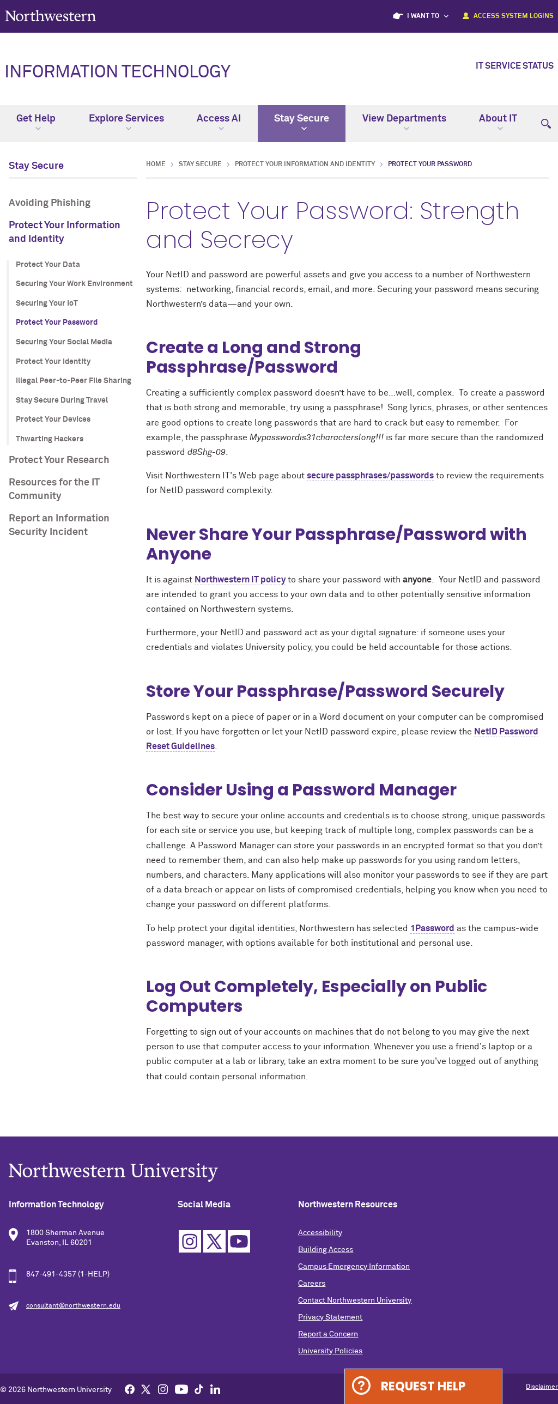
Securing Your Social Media (64, 342)
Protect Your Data (48, 265)
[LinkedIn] (215, 1388)
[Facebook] (130, 1388)
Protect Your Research (59, 460)
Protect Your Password (57, 322)
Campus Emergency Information (354, 1267)
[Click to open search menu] (546, 118)
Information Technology (117, 72)
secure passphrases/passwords (370, 475)
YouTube (239, 1241)
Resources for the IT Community (54, 489)
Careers (311, 1283)
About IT (498, 119)
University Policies (330, 1351)
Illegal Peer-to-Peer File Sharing (73, 381)
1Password (432, 928)
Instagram (190, 1241)
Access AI (219, 119)
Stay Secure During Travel (62, 400)
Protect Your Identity (53, 362)
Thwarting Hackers (49, 439)
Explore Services (126, 119)
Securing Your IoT (47, 303)
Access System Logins (514, 16)
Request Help (423, 1386)
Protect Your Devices (53, 419)
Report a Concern (328, 1334)
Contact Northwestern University (354, 1300)
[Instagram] (163, 1388)
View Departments (404, 119)
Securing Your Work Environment (74, 284)
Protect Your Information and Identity (64, 232)
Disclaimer (542, 1387)
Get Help (36, 119)
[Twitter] (146, 1388)
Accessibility (320, 1233)
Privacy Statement (330, 1317)
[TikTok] (199, 1388)
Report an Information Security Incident (59, 525)
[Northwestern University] (279, 1172)
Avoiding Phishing (49, 203)
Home (156, 164)
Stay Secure (301, 119)
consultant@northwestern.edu (73, 1306)
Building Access (325, 1250)
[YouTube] (181, 1388)
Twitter (214, 1241)
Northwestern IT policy (240, 579)
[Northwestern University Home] (50, 15)
